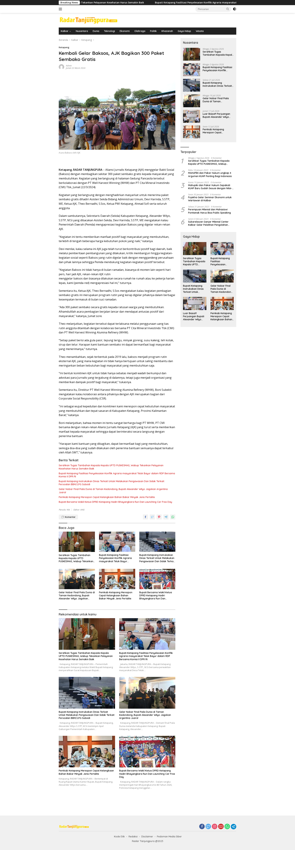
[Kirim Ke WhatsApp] (172, 516)
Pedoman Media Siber (169, 836)
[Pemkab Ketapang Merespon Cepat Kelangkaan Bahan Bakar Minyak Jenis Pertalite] (117, 579)
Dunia (96, 31)
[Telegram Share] (165, 516)
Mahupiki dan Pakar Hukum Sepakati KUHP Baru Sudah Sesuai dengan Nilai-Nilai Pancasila (210, 187)
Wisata (200, 31)
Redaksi (133, 836)
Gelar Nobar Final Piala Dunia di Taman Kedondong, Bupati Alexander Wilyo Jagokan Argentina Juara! (113, 491)
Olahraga (139, 31)
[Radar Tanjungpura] (88, 20)
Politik (153, 31)
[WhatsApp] (227, 827)
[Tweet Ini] (152, 516)
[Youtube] (221, 827)
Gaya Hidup (184, 31)
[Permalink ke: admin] (61, 66)
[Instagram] (214, 827)
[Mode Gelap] (234, 9)
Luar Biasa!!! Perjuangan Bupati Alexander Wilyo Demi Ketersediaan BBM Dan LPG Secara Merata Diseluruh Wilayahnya (216, 115)
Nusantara (82, 31)
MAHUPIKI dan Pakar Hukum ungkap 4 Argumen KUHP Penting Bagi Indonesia (210, 174)
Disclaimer (147, 836)
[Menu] (61, 9)
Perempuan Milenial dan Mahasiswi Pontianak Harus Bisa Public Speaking (209, 211)
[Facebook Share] (145, 516)
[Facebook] (202, 827)
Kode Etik (119, 836)
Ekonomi (125, 31)
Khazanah (167, 31)
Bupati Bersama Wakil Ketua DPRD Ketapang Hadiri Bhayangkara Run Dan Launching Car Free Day (115, 501)
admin (69, 65)
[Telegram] (233, 826)
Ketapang (64, 47)
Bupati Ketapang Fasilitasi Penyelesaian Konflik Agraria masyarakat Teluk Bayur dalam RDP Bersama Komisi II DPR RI (176, 2)
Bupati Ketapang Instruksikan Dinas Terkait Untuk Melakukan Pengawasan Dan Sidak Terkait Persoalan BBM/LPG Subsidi (111, 483)
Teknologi (109, 31)
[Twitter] (208, 827)
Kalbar (64, 31)
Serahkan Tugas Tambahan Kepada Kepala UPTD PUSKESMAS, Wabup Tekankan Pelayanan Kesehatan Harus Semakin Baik (111, 467)
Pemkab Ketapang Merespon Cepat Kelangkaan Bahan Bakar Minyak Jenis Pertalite (107, 497)
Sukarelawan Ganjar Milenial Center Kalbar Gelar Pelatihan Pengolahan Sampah (208, 223)
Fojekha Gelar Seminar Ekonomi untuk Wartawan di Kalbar (210, 199)
